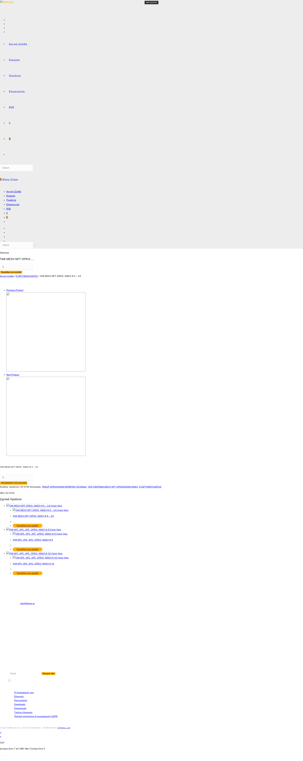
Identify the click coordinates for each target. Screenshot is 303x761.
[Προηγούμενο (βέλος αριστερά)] (1, 759)
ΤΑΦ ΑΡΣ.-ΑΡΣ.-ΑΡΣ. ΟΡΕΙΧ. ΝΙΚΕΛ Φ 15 (33, 563)
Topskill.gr (63, 728)
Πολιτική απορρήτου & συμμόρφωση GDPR (36, 716)
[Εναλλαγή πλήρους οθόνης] (4, 755)
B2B (8, 208)
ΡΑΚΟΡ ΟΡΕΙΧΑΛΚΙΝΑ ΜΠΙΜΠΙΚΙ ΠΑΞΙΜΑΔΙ (64, 487)
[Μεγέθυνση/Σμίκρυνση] (1, 755)
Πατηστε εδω (48, 673)
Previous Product (14, 290)
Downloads (19, 704)
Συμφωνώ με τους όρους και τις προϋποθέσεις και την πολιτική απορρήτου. (48, 681)
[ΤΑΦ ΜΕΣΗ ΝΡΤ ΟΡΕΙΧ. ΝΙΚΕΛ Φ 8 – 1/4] (46, 455)
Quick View (56, 505)
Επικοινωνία (12, 204)
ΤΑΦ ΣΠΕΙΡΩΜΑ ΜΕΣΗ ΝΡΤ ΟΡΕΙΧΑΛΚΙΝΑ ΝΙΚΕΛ (113, 487)
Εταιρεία (10, 195)
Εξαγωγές (19, 696)
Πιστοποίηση (20, 700)
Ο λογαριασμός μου (24, 692)
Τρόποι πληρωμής (23, 712)
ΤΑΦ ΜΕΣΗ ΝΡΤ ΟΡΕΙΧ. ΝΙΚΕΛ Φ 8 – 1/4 (33, 516)
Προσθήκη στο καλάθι (11, 272)
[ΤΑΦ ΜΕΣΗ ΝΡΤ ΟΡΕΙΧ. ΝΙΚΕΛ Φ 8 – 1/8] (46, 370)
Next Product (12, 374)
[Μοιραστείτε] (7, 755)
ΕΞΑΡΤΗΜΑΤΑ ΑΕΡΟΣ (27, 276)
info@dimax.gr (27, 603)
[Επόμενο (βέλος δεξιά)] (4, 759)
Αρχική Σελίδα (13, 191)
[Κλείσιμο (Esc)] (10, 755)
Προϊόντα (11, 200)
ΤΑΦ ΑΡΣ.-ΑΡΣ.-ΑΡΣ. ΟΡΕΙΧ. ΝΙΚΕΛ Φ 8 (33, 540)
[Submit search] (35, 245)
